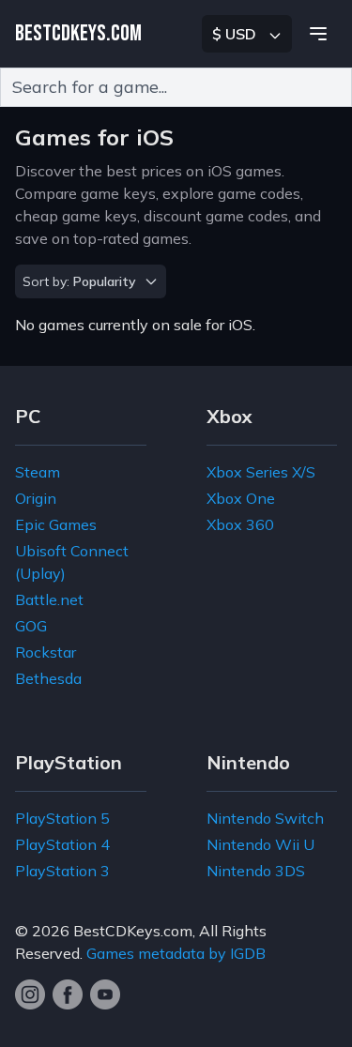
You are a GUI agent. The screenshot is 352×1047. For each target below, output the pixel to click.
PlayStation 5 (62, 818)
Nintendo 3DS (256, 870)
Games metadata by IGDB (176, 953)
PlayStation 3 (62, 870)
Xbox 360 (240, 524)
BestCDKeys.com (132, 930)
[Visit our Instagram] (30, 994)
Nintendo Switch (265, 818)
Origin (35, 498)
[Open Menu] (318, 34)
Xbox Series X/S (261, 472)
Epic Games (56, 524)
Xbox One (241, 498)
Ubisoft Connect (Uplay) (72, 562)
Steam (37, 472)
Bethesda (48, 678)
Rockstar (45, 652)
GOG (31, 625)
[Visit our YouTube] (105, 994)
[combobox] (176, 87)
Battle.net (49, 599)
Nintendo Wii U (260, 844)
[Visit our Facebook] (68, 994)
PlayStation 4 (62, 844)
